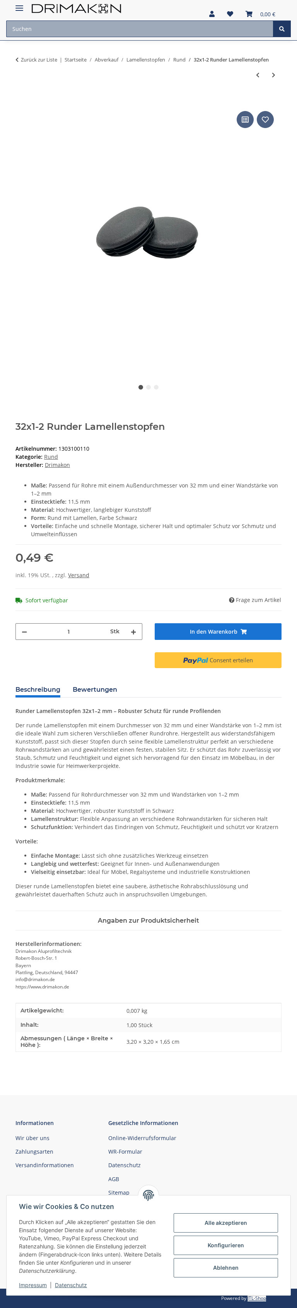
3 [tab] (156, 387)
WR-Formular (125, 1151)
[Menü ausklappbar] (19, 5)
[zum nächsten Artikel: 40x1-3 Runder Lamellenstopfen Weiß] (274, 75)
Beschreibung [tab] (37, 689)
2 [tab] (148, 387)
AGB (113, 1179)
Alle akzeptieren (226, 1222)
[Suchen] (282, 29)
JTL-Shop (257, 1298)
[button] (212, 14)
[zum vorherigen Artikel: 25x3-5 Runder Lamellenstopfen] (258, 75)
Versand (78, 575)
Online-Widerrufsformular (142, 1138)
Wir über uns (32, 1138)
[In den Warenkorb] (21, 100)
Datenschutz (71, 1285)
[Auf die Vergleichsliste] (245, 119)
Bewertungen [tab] (95, 689)
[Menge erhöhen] (133, 631)
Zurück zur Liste (39, 59)
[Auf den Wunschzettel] (265, 119)
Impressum (33, 1285)
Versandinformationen (44, 1165)
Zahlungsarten (34, 1151)
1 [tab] (140, 387)
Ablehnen (226, 1267)
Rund (51, 456)
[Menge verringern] (24, 631)
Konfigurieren (226, 1245)
